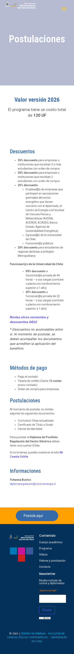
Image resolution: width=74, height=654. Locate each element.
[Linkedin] (13, 550)
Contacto (45, 566)
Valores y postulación (52, 560)
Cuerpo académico (51, 542)
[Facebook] (29, 550)
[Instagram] (21, 550)
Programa (45, 548)
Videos (43, 554)
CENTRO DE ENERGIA (33, 633)
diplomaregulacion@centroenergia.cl (33, 483)
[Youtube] (21, 558)
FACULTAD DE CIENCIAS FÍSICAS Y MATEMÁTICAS (36, 635)
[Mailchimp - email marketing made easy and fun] (52, 618)
